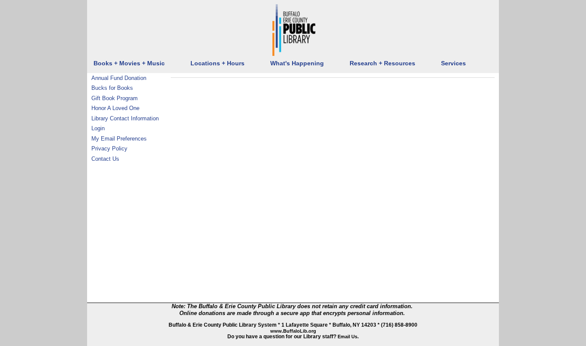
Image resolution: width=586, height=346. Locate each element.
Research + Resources (382, 63)
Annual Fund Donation (118, 78)
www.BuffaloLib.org (293, 331)
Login (98, 128)
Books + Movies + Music (129, 63)
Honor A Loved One (115, 108)
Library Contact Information (125, 118)
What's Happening (297, 63)
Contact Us (105, 159)
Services (453, 63)
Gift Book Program (114, 98)
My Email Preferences (119, 138)
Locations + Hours (217, 63)
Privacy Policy (109, 148)
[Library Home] (294, 30)
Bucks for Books (112, 88)
